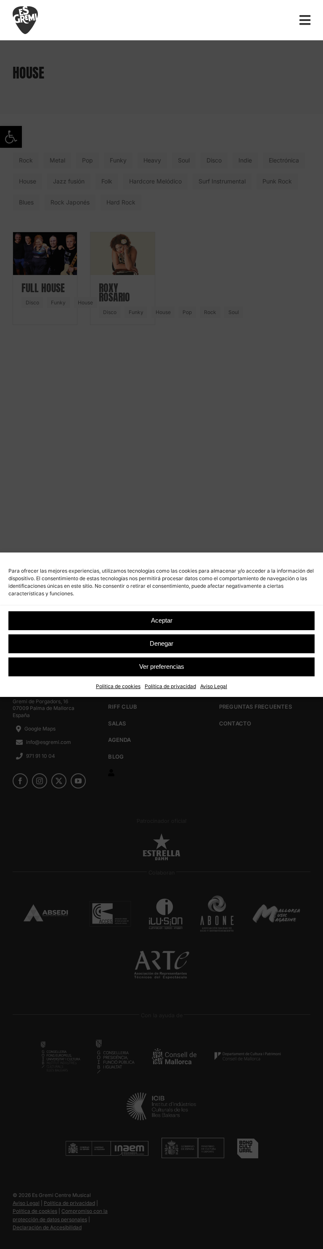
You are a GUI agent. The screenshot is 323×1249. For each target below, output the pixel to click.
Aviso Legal (213, 686)
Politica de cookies (118, 686)
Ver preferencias (161, 666)
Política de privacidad (170, 686)
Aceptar (161, 620)
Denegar (161, 643)
